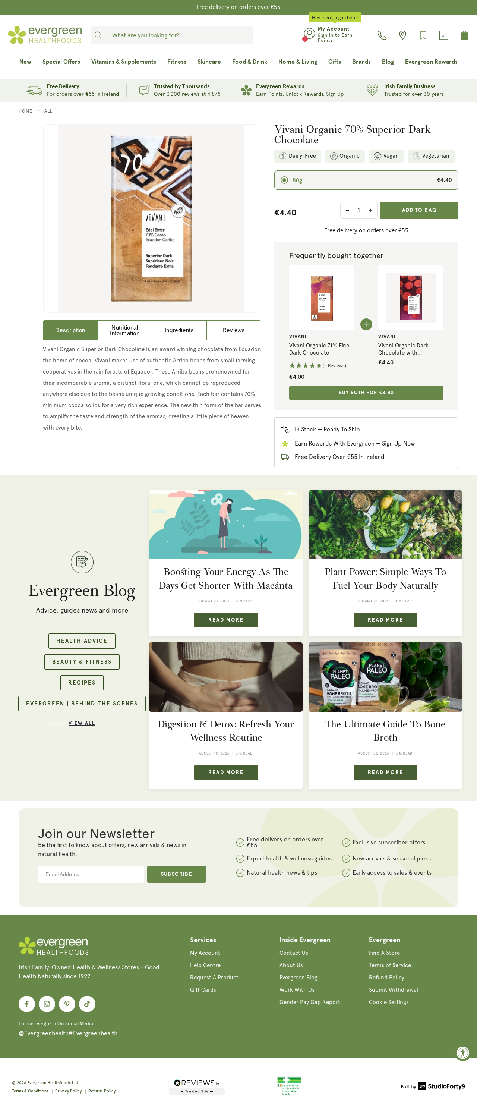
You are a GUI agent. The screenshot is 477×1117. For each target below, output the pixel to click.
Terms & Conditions (30, 1091)
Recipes (82, 683)
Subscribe (177, 874)
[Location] (402, 35)
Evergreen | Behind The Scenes (82, 704)
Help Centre (205, 965)
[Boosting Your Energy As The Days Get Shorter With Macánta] (226, 524)
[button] (321, 366)
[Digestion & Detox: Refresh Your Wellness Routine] (226, 676)
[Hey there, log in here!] (309, 35)
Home (25, 111)
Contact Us (293, 953)
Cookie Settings (389, 1002)
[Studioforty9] (433, 1087)
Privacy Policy (68, 1091)
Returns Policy (102, 1091)
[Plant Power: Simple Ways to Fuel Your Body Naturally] (385, 524)
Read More (226, 620)
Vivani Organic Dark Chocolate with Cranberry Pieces (403, 349)
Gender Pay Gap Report (309, 1002)
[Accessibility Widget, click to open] (463, 1052)
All (48, 111)
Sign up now (398, 443)
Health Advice (82, 641)
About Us (291, 965)
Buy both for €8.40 (366, 392)
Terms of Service (390, 965)
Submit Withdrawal (393, 990)
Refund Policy (386, 977)
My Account (205, 953)
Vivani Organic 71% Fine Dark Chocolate (319, 349)
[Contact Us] (382, 35)
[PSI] (289, 1094)
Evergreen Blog (298, 977)
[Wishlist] (423, 35)
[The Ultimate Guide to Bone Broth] (385, 676)
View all (82, 723)
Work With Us (297, 990)
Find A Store (384, 953)
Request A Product (214, 977)
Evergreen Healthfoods (49, 1082)
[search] (98, 35)
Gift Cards (203, 990)
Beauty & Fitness (82, 662)
